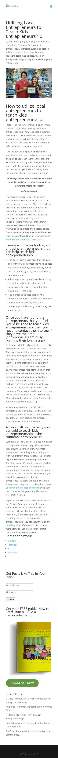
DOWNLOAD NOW (22, 683)
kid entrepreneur (14, 52)
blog (38, 41)
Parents (39, 52)
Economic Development (29, 45)
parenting (29, 52)
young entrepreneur (35, 59)
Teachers (10, 55)
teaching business (25, 55)
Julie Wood (14, 41)
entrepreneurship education (35, 48)
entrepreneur (12, 48)
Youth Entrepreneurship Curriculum (24, 239)
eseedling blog (13, 525)
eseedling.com (29, 532)
